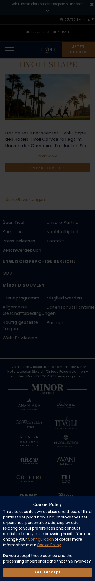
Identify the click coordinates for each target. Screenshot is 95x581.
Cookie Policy (49, 544)
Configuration (41, 539)
